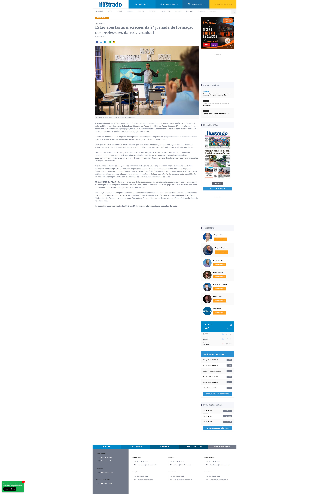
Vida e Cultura (165, 11)
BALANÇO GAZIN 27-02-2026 (212, 371)
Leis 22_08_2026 (207, 421)
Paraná (119, 11)
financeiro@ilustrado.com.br (219, 480)
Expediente (164, 446)
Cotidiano (140, 11)
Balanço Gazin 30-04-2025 (210, 382)
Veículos (178, 11)
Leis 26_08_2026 (207, 410)
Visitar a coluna (220, 239)
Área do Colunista (222, 446)
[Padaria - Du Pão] (217, 33)
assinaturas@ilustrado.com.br (147, 465)
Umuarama (99, 11)
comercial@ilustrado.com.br (183, 480)
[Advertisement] (217, 67)
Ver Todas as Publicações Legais (217, 428)
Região (110, 11)
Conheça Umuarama (193, 446)
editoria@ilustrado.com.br (182, 465)
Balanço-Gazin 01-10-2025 (210, 376)
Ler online (217, 183)
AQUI (127, 206)
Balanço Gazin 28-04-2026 (210, 360)
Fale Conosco (136, 446)
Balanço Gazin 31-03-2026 (210, 365)
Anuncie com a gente (224, 4)
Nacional (189, 11)
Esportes (152, 11)
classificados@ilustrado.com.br (220, 465)
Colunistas (201, 11)
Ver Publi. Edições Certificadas (217, 394)
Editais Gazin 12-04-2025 (210, 387)
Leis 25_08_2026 (207, 416)
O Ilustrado (107, 446)
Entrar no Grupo (9, 489)
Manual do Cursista (169, 206)
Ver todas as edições (217, 189)
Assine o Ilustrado (197, 4)
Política (130, 11)
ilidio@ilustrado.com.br (145, 480)
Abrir (229, 360)
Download (228, 410)
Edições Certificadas (170, 4)
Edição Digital (144, 4)
